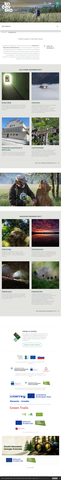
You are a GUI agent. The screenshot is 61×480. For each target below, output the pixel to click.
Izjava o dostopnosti (30, 475)
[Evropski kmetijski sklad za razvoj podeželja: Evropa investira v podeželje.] (30, 357)
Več (43, 389)
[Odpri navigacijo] (57, 3)
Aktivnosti (4, 32)
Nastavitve (55, 478)
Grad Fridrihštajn (38, 148)
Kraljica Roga (6, 249)
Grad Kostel (36, 102)
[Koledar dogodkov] (45, 3)
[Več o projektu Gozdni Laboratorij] (30, 451)
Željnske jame (7, 291)
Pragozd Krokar (37, 291)
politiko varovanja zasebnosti (44, 478)
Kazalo (37, 475)
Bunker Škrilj (6, 102)
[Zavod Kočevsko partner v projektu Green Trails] (30, 401)
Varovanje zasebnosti (20, 475)
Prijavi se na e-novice (32, 344)
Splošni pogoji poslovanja (8, 475)
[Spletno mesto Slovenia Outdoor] (39, 414)
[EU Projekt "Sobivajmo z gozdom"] (30, 425)
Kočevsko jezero (37, 249)
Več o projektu (30, 467)
